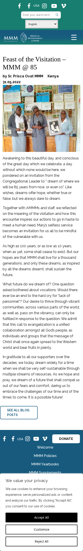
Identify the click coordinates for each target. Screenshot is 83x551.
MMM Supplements (45, 473)
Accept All (41, 517)
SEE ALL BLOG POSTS (18, 412)
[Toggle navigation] (74, 37)
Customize (41, 529)
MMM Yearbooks (45, 464)
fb (17, 4)
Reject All (41, 541)
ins (43, 4)
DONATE (66, 439)
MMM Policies (45, 456)
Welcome (45, 447)
